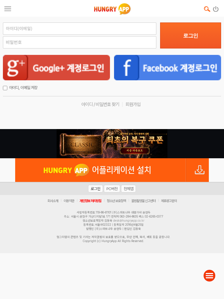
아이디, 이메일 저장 (23, 87)
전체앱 (128, 188)
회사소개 (53, 201)
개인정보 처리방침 (90, 201)
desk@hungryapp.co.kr (128, 220)
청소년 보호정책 (116, 201)
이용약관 (69, 201)
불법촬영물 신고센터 (143, 201)
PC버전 (112, 188)
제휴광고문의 (169, 201)
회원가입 (133, 104)
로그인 (190, 36)
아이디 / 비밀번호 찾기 (100, 104)
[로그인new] (216, 7)
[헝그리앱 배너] (112, 143)
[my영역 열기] (7, 8)
